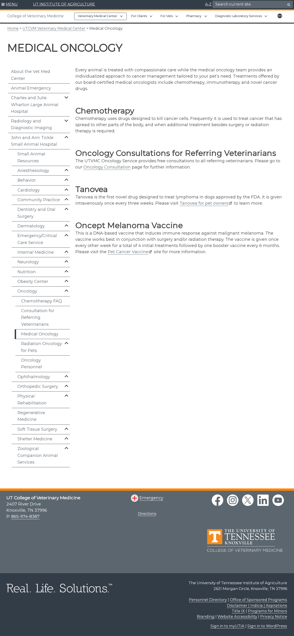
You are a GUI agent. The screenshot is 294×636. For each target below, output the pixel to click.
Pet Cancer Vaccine (128, 251)
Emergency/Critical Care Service (37, 239)
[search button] (289, 4)
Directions (147, 513)
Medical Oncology (39, 334)
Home (13, 28)
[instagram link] (232, 500)
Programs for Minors (267, 611)
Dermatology (31, 226)
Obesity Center (32, 281)
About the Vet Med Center (30, 75)
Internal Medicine (35, 252)
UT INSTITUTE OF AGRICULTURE (64, 4)
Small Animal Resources (31, 157)
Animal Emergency (31, 88)
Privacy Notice (273, 616)
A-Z (208, 4)
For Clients (139, 16)
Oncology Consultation (107, 167)
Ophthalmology (33, 376)
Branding (206, 616)
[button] (9, 4)
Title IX (238, 611)
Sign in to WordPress (267, 626)
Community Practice (38, 199)
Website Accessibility (237, 616)
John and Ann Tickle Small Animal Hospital (34, 141)
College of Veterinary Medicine (35, 16)
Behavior (26, 180)
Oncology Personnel (31, 363)
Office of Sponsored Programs (258, 599)
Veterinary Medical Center (97, 16)
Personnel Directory (208, 599)
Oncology (27, 291)
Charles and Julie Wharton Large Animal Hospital (34, 104)
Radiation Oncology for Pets (41, 347)
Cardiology (28, 190)
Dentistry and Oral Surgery (36, 213)
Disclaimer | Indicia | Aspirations (257, 605)
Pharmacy (193, 16)
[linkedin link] (263, 500)
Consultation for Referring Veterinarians (37, 317)
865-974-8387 (25, 516)
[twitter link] (248, 500)
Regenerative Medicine (31, 416)
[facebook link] (217, 500)
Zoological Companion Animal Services (37, 455)
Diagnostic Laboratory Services (238, 16)
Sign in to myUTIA (227, 626)
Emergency (151, 497)
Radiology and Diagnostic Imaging (31, 124)
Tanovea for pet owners (204, 203)
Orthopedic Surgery (37, 386)
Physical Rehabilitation (32, 399)
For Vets (167, 16)
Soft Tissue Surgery (37, 429)
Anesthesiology (33, 170)
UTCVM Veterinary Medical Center (54, 28)
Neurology (28, 261)
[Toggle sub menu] (66, 97)
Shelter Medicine (34, 438)
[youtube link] (278, 500)
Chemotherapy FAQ (41, 301)
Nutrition (26, 271)
